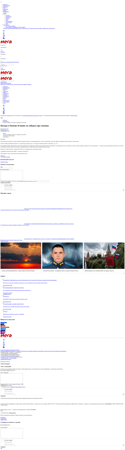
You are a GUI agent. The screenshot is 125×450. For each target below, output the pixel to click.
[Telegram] (3, 35)
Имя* (2, 167)
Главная (5, 120)
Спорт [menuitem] (7, 19)
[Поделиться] (1, 448)
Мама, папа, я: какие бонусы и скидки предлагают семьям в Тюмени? (16, 84)
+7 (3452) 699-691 (4, 353)
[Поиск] (1, 63)
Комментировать (4, 162)
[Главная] (15, 43)
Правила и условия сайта (16, 351)
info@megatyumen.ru (13, 353)
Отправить (3, 396)
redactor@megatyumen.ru (14, 355)
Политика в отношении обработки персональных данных (35, 351)
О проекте (3, 350)
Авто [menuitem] (7, 20)
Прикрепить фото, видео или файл (12, 384)
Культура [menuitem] (8, 17)
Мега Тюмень (7, 157)
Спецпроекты (4, 82)
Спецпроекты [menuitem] (6, 24)
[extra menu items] (4, 13)
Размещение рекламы (10, 350)
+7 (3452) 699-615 (12, 358)
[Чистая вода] (16, 62)
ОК (1, 117)
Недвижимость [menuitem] (9, 21)
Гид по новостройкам (10, 26)
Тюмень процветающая (6, 83)
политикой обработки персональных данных (32, 115)
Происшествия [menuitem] (6, 5)
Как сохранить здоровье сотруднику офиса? (15, 27)
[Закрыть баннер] (1, 1)
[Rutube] (4, 37)
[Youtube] (3, 38)
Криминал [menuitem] (5, 6)
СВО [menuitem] (7, 23)
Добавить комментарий (5, 182)
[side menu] (1, 2)
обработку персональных (16, 386)
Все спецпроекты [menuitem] (51, 28)
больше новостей (4, 241)
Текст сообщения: (4, 372)
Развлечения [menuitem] (6, 11)
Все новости (6, 121)
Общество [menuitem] (5, 4)
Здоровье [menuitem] (8, 15)
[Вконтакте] (3, 31)
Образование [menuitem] (9, 16)
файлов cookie (74, 115)
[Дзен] (3, 32)
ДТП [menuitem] (4, 8)
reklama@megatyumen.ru (6, 359)
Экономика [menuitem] (5, 9)
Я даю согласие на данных (13, 386)
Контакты (17, 350)
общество (3, 155)
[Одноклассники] (3, 34)
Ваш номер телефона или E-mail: (8, 370)
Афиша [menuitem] (4, 10)
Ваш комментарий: (5, 169)
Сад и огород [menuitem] (9, 22)
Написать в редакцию (5, 363)
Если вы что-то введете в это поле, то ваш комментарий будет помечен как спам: (19, 181)
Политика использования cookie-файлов (57, 351)
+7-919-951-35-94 (4, 358)
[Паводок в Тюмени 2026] (7, 62)
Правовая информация (6, 351)
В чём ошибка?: (4, 427)
